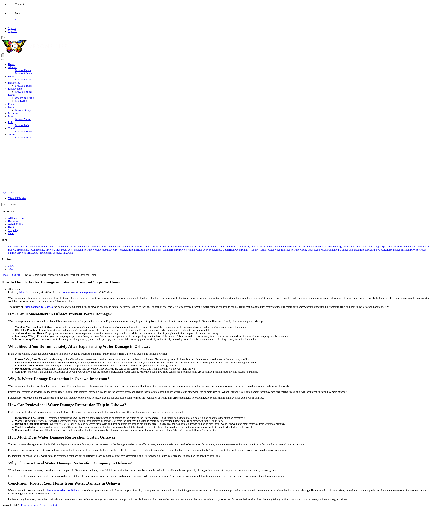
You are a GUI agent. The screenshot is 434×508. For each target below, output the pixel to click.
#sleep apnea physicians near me (192, 246)
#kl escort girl (20, 249)
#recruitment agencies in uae (92, 246)
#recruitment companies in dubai (125, 246)
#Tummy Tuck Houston (261, 249)
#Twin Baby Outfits (247, 246)
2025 (11, 266)
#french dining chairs (36, 246)
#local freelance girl (38, 249)
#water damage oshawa (285, 246)
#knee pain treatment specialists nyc (361, 249)
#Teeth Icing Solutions (311, 246)
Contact (53, 505)
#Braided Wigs (16, 246)
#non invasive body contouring (204, 249)
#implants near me (82, 249)
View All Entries (17, 198)
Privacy (25, 505)
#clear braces (266, 246)
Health (11, 227)
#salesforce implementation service (399, 249)
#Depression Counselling (234, 249)
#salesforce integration (336, 246)
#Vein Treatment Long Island (158, 246)
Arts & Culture (16, 224)
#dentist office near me (287, 249)
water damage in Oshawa (38, 306)
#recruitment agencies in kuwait (56, 252)
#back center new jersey (106, 249)
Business (13, 221)
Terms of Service (39, 505)
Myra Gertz (7, 192)
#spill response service (175, 249)
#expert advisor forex (390, 246)
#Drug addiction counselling (363, 246)
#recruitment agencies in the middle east (141, 249)
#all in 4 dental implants (223, 246)
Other (11, 233)
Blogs (4, 274)
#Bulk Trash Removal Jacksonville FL (320, 249)
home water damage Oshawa (63, 490)
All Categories (16, 218)
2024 (11, 269)
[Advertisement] (217, 165)
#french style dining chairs (62, 246)
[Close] (2, 59)
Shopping (13, 230)
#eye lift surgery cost (61, 249)
